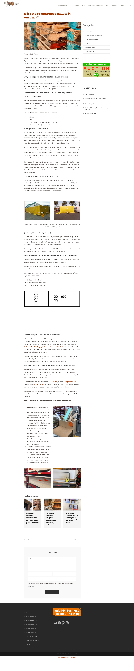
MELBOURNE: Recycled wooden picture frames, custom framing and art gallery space (72, 518)
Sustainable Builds (90, 47)
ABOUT (28, 609)
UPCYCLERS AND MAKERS (33, 640)
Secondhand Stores (78, 5)
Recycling (87, 43)
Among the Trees (39, 384)
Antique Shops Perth (90, 113)
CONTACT (28, 644)
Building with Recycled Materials (93, 35)
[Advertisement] (52, 320)
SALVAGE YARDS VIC (31, 617)
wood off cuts (53, 382)
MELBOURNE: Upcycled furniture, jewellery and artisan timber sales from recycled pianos (52, 502)
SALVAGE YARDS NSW (31, 621)
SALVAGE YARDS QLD (31, 625)
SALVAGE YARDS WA (31, 629)
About (114, 5)
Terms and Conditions (63, 657)
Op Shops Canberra (90, 94)
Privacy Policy (72, 657)
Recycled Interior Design (91, 39)
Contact (122, 5)
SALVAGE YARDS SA (31, 632)
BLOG (27, 613)
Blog (107, 5)
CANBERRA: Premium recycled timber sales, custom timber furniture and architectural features (32, 519)
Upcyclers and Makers (95, 5)
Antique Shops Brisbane (91, 104)
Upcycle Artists (89, 31)
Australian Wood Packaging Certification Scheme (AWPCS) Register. (46, 347)
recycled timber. (70, 382)
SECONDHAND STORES (32, 636)
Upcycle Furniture (89, 51)
